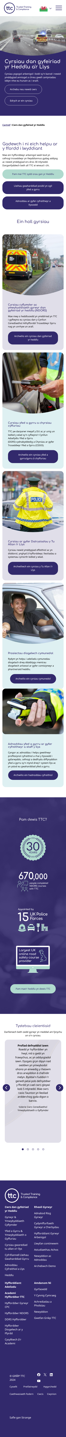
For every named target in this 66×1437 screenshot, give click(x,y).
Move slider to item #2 (28, 1149)
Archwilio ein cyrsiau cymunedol (33, 678)
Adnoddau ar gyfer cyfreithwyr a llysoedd (33, 202)
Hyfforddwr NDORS (17, 1313)
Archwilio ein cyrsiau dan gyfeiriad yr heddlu (33, 338)
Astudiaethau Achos (46, 1249)
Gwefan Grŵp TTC (45, 1318)
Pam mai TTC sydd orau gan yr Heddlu (33, 174)
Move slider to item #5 (43, 1149)
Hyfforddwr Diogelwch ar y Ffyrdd (14, 1329)
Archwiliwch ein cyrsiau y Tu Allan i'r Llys (33, 568)
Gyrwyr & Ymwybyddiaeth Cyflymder (14, 1220)
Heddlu (9, 1275)
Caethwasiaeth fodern (21, 1393)
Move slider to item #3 (33, 1149)
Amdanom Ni (42, 1283)
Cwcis (40, 1393)
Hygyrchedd (49, 1386)
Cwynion (51, 1393)
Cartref (6, 124)
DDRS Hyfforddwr (15, 1319)
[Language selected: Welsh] (45, 8)
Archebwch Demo (45, 1266)
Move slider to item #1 (23, 1149)
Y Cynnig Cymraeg (45, 1295)
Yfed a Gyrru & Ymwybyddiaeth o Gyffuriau (15, 1234)
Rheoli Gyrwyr (43, 1207)
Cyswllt (13, 1386)
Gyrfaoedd (40, 1289)
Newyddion (41, 1311)
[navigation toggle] (59, 7)
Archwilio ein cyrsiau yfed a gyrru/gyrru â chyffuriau (33, 456)
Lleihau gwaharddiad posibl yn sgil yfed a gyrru (33, 187)
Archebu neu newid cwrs (23, 89)
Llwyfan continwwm (46, 1243)
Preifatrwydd (30, 1386)
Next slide (60, 1088)
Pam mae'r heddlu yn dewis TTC (33, 988)
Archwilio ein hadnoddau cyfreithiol (33, 775)
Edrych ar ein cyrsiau (21, 100)
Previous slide (6, 1088)
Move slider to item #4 (38, 1149)
